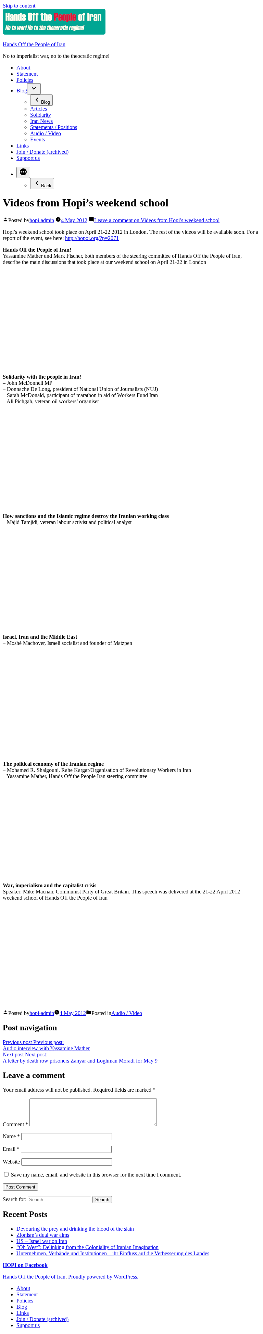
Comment (15, 1124)
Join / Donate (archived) (42, 152)
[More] (23, 172)
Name (11, 1136)
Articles (38, 109)
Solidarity (40, 115)
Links (22, 146)
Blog (21, 90)
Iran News (41, 121)
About (23, 68)
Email (11, 1149)
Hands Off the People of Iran (34, 44)
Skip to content (19, 6)
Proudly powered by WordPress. (103, 1277)
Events (37, 139)
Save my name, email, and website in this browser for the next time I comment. (96, 1175)
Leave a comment (157, 220)
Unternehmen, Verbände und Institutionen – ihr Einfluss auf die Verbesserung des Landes (112, 1253)
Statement (27, 74)
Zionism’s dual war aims (42, 1235)
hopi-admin (41, 220)
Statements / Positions (53, 127)
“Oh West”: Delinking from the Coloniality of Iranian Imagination (87, 1247)
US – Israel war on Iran (41, 1241)
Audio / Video (45, 133)
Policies (24, 80)
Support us (28, 158)
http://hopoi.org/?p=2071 (92, 238)
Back (46, 185)
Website (11, 1162)
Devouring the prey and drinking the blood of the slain (75, 1229)
